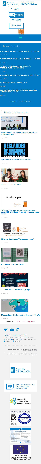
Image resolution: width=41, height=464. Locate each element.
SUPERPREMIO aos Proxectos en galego (15, 290)
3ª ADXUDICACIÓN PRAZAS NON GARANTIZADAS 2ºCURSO (20, 51)
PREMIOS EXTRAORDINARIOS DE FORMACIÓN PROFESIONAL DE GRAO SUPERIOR (15, 67)
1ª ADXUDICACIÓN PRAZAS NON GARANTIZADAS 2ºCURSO (20, 75)
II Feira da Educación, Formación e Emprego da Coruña (20, 315)
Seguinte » (27, 101)
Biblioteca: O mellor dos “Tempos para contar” (17, 239)
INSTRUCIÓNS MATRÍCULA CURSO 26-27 (13, 83)
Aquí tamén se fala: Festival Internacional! (16, 160)
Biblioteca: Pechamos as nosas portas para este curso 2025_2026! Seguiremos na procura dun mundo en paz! (20, 212)
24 (25, 322)
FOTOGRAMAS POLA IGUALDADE (12, 264)
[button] (16, 9)
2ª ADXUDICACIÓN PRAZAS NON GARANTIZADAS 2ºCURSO (20, 59)
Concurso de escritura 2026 (11, 185)
